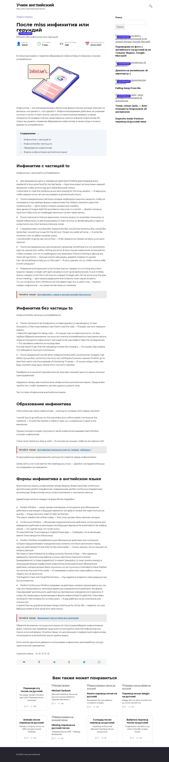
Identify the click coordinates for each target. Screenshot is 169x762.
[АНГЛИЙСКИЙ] (134, 42)
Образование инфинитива (38, 148)
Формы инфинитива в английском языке (45, 152)
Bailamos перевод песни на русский (137, 721)
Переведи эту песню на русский (32, 689)
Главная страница (24, 17)
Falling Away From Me (128, 88)
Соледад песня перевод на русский (102, 721)
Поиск (118, 17)
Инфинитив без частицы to (38, 144)
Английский (25, 33)
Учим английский (35, 5)
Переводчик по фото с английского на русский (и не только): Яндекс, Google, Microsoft (133, 51)
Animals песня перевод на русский (31, 721)
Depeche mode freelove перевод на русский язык (130, 120)
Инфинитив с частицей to (37, 139)
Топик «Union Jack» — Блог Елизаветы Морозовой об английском (131, 108)
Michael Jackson (61, 690)
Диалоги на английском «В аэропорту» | (131, 72)
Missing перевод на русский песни (63, 726)
